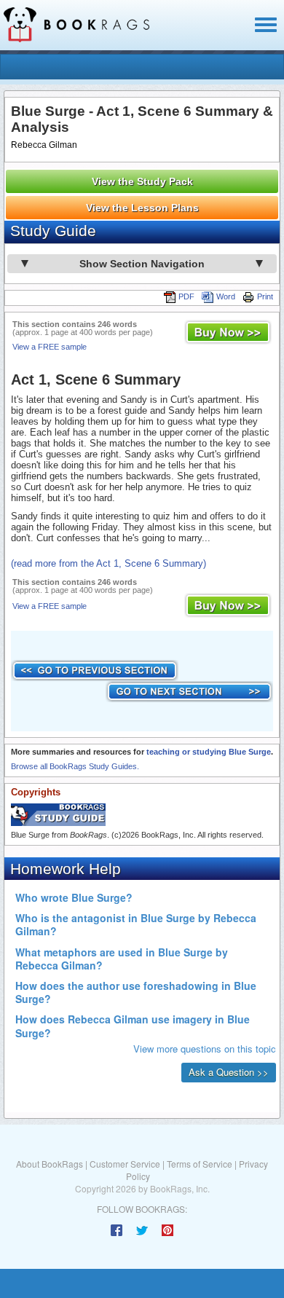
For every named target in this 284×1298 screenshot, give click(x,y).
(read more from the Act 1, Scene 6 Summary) (108, 563)
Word (225, 296)
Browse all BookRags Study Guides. (75, 766)
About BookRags (49, 1163)
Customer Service (125, 1163)
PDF (186, 296)
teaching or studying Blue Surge (208, 751)
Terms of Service (199, 1163)
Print (265, 296)
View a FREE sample (49, 346)
